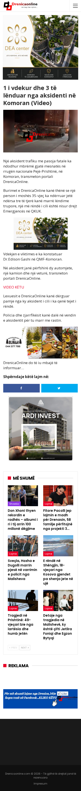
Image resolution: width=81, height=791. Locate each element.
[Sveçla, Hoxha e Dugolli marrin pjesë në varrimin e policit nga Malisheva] (23, 545)
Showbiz (14, 504)
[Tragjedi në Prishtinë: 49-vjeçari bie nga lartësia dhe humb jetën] (23, 600)
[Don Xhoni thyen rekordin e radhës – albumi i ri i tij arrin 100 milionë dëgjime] (23, 495)
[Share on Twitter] (59, 388)
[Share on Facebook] (21, 388)
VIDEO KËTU (13, 287)
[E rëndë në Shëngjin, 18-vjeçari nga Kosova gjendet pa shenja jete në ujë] (58, 545)
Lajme (48, 504)
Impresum (40, 783)
